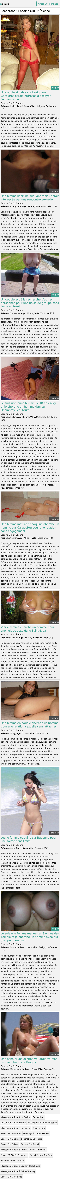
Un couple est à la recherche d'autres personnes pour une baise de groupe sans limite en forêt (30, 303)
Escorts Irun (39, 1128)
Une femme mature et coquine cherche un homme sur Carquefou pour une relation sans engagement (30, 527)
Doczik (4, 3)
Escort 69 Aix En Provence (14, 1155)
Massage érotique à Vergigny (42, 1122)
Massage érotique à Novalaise (15, 1128)
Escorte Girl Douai (30, 1144)
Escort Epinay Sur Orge (40, 1155)
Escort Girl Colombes (11, 1176)
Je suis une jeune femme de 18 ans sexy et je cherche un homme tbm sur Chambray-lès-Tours (28, 406)
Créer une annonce (48, 3)
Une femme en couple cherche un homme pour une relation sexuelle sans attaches (29, 724)
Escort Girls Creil (37, 1149)
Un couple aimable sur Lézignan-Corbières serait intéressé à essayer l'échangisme (26, 96)
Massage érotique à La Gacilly (15, 1117)
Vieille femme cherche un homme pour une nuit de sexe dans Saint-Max (27, 628)
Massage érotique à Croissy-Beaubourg (20, 1166)
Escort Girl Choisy (10, 1139)
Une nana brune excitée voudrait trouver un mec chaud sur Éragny (29, 1060)
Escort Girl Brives (9, 1144)
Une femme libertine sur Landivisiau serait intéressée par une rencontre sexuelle (30, 197)
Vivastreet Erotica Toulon (13, 1122)
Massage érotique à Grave (36, 1133)
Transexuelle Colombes (12, 1160)
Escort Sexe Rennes (11, 1133)
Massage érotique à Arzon (14, 1149)
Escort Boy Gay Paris (31, 1139)
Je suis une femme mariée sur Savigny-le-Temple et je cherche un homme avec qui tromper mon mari (30, 937)
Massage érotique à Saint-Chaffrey (18, 1171)
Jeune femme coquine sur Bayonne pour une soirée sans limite (29, 839)
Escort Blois (38, 1117)
